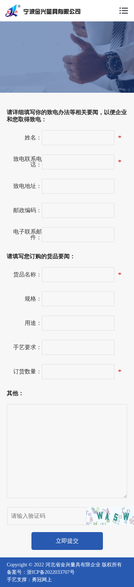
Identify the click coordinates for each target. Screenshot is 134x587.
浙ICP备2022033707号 (51, 572)
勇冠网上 (42, 579)
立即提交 (67, 541)
